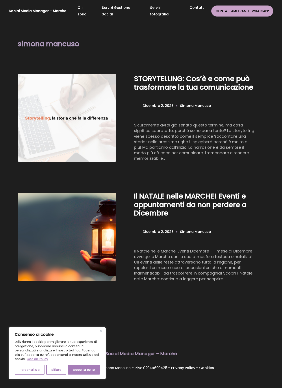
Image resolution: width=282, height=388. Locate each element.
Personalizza (30, 370)
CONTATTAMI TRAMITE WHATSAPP (242, 11)
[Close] (101, 331)
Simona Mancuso (195, 105)
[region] (57, 353)
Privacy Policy (183, 367)
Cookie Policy (37, 359)
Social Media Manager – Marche (37, 10)
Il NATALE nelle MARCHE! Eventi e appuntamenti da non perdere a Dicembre (190, 204)
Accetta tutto (84, 370)
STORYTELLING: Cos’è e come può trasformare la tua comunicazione (193, 82)
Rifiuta (56, 370)
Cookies (206, 367)
